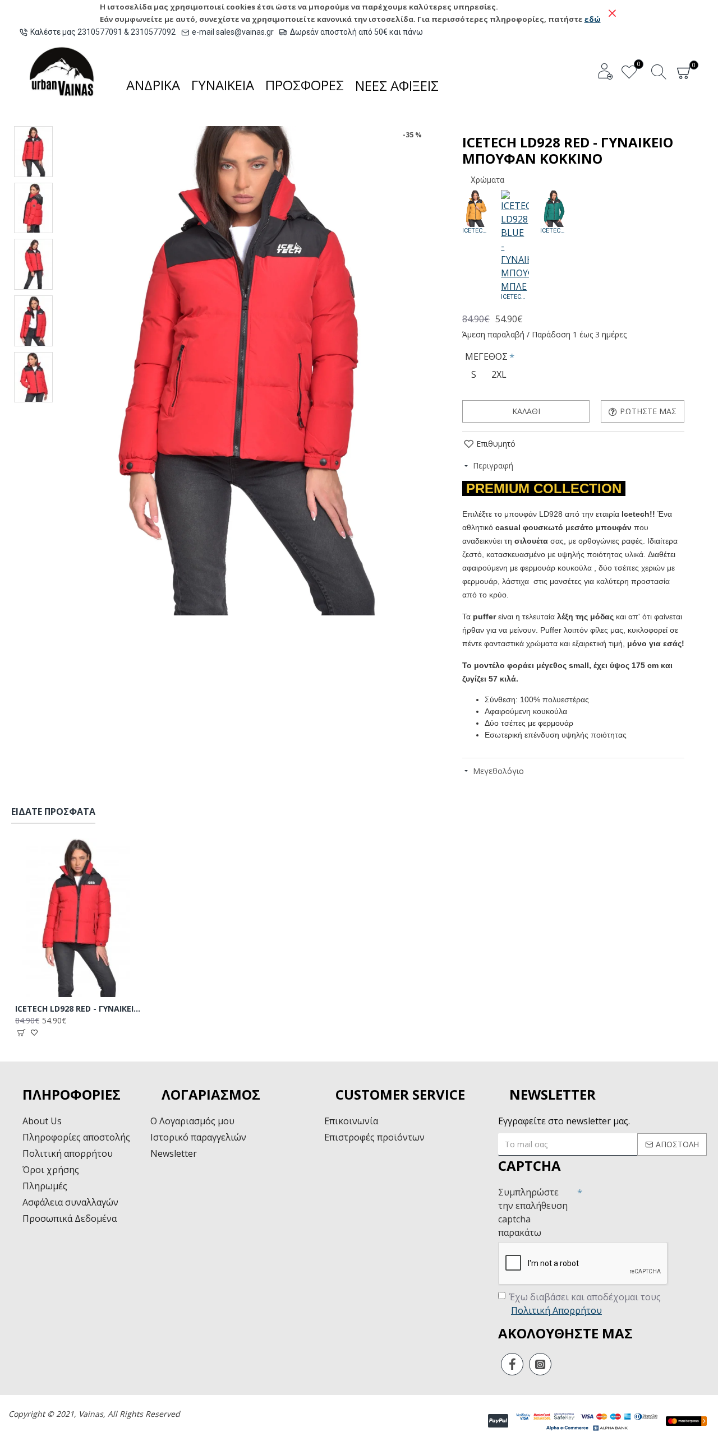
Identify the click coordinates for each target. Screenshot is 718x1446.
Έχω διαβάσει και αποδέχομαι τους (585, 1304)
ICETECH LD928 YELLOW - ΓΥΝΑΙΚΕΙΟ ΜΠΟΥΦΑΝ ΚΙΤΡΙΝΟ (476, 230)
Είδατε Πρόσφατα (53, 812)
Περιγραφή (493, 465)
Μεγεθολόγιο (498, 771)
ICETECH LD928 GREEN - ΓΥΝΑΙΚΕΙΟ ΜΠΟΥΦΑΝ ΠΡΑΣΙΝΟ (554, 230)
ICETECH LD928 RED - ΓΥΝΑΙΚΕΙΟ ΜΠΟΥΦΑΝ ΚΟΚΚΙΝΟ (78, 1009)
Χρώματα (487, 179)
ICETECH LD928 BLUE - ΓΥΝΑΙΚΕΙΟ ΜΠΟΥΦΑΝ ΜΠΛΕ (514, 296)
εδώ (592, 19)
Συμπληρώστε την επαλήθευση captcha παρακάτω (533, 1212)
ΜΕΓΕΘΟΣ (486, 356)
